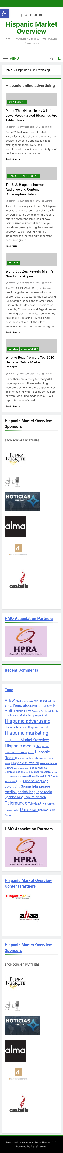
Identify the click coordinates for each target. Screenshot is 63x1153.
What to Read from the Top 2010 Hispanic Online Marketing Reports (30, 362)
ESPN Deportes (37, 706)
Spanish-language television (25, 797)
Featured (13, 176)
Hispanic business (16, 727)
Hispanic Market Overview (31, 28)
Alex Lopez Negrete (24, 701)
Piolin (48, 776)
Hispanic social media (27, 758)
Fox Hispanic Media (49, 711)
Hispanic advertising (28, 721)
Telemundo (16, 803)
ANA (36, 701)
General (13, 348)
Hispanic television (25, 763)
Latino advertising (21, 768)
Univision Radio (46, 810)
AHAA (10, 700)
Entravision (21, 706)
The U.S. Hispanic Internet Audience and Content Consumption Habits (25, 189)
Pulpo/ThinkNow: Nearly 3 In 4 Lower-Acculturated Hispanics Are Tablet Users (31, 115)
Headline (13, 262)
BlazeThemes (38, 1146)
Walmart (8, 815)
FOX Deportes (34, 711)
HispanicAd (41, 715)
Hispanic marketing (26, 733)
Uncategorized (17, 102)
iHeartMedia (46, 763)
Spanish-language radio (33, 792)
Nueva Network (36, 776)
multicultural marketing (18, 776)
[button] (4, 13)
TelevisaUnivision (39, 803)
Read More (12, 159)
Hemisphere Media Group (19, 715)
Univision (29, 809)
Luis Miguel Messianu (38, 772)
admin (12, 126)
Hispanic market (38, 727)
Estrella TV (20, 711)
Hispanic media (20, 745)
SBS (19, 781)
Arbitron (43, 700)
